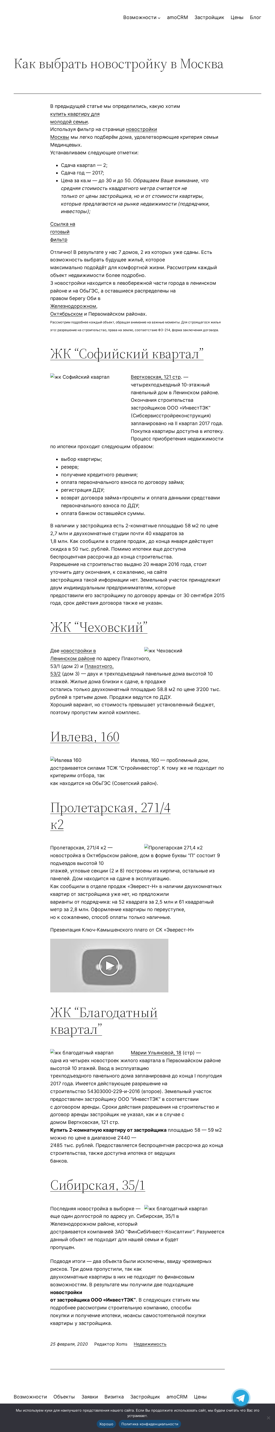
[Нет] (268, 1417)
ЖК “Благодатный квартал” (104, 1020)
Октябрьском (66, 314)
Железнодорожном (73, 306)
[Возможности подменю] (159, 17)
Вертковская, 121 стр (156, 377)
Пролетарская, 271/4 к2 (110, 815)
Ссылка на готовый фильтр (62, 231)
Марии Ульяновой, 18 (156, 1052)
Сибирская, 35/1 (97, 1184)
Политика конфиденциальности (149, 1424)
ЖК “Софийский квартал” (127, 353)
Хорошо (106, 1424)
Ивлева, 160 (85, 736)
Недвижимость (150, 1344)
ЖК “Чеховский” (98, 626)
